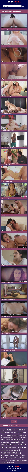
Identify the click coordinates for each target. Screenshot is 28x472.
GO (23, 6)
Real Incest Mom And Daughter (8, 147)
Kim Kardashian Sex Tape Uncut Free (9, 231)
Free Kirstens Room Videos (7, 113)
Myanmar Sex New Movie (7, 248)
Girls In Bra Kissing (5, 384)
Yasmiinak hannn (9, 450)
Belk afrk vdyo (7, 457)
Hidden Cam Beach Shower (7, 181)
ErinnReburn (19, 442)
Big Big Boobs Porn (6, 215)
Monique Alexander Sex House (8, 350)
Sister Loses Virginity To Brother (8, 367)
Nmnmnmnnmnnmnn (5, 455)
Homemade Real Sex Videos (8, 130)
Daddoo (23, 455)
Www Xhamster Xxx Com (7, 96)
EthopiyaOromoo (15, 455)
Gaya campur (9, 447)
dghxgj (14, 447)
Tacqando (7, 439)
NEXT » (14, 421)
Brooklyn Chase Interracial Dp (8, 400)
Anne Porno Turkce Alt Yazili (7, 282)
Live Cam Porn (11, 4)
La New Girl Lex (5, 265)
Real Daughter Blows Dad (7, 316)
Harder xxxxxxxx (15, 437)
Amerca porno (4, 430)
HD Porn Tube (18, 468)
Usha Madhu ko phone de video (17, 460)
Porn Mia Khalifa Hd (6, 62)
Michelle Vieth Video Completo (8, 299)
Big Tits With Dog (5, 198)
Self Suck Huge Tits (6, 29)
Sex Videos (9, 468)
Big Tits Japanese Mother (7, 417)
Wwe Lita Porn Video (6, 164)
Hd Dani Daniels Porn (6, 46)
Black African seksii (15, 430)
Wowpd (16, 450)
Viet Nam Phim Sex (6, 333)
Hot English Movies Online (7, 79)
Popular (18, 4)
